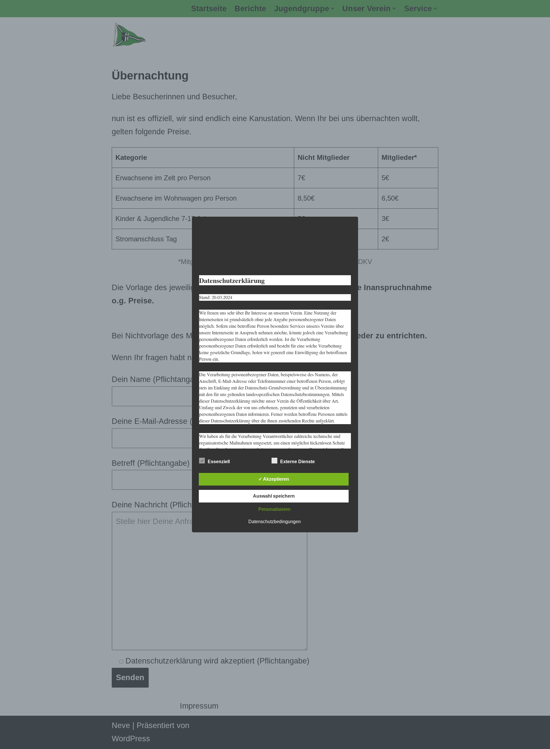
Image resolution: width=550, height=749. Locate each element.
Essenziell (219, 461)
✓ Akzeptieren (273, 479)
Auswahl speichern (274, 496)
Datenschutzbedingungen (274, 521)
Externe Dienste (297, 461)
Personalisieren (274, 509)
